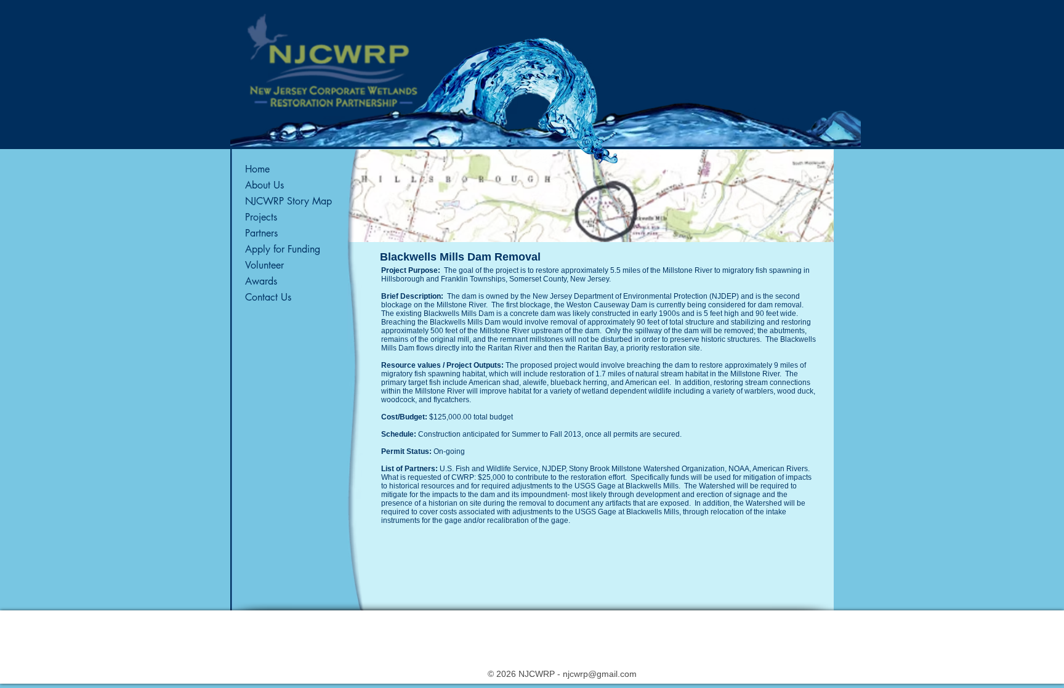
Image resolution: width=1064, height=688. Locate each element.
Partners (261, 233)
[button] (590, 196)
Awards (261, 281)
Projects (261, 217)
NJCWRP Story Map (288, 201)
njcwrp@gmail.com (600, 674)
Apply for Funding (282, 249)
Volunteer (264, 265)
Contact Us (268, 297)
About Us (264, 185)
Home (257, 169)
